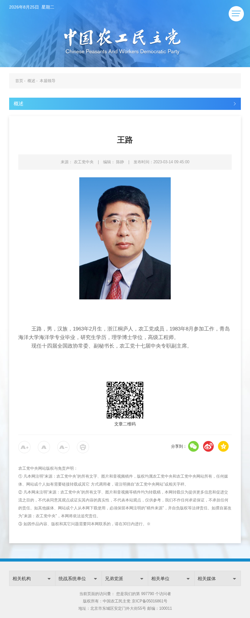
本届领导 (47, 80)
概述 (31, 80)
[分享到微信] (193, 446)
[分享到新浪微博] (208, 446)
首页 (19, 80)
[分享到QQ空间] (223, 446)
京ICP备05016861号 (149, 601)
